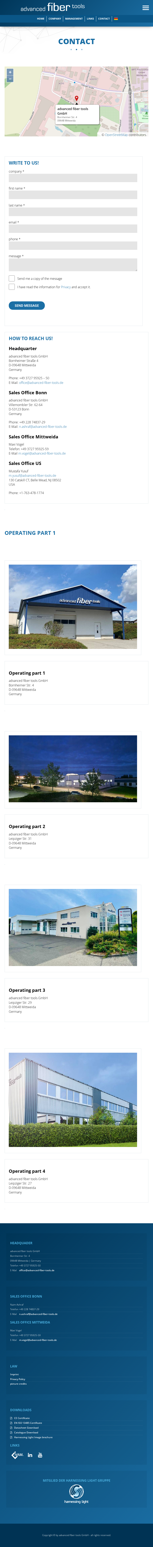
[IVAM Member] (17, 1455)
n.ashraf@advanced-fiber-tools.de (43, 426)
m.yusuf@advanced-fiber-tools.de (32, 475)
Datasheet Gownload (26, 1427)
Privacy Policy (17, 1379)
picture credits (18, 1383)
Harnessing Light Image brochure (33, 1437)
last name (15, 205)
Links (90, 18)
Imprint (14, 1374)
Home (40, 18)
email (13, 222)
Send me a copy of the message (39, 278)
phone (13, 239)
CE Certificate (22, 1418)
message (15, 256)
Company (55, 18)
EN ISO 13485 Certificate (28, 1423)
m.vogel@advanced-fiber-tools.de (42, 453)
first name (16, 188)
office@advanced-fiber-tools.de (41, 382)
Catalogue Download (26, 1432)
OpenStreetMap (116, 135)
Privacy (66, 287)
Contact (104, 18)
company (15, 171)
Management (74, 18)
